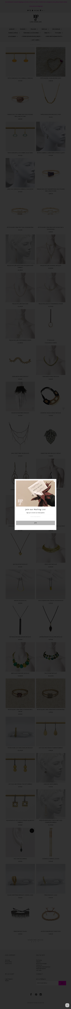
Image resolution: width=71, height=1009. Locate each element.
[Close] (55, 480)
